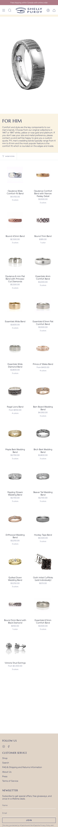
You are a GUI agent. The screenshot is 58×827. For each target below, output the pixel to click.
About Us (6, 772)
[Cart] (54, 10)
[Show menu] (3, 10)
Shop (4, 758)
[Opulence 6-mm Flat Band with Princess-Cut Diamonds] (15, 260)
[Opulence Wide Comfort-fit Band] (15, 175)
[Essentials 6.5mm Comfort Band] (43, 604)
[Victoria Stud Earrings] (15, 647)
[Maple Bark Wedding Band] (15, 433)
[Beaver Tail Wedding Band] (43, 476)
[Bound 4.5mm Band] (15, 220)
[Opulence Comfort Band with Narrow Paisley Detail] (43, 175)
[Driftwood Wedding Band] (15, 519)
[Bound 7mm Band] (43, 220)
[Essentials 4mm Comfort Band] (43, 260)
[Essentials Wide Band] (15, 306)
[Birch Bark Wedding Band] (43, 433)
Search (5, 762)
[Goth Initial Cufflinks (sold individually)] (43, 562)
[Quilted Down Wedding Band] (15, 562)
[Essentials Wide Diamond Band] (15, 348)
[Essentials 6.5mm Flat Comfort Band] (43, 306)
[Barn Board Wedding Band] (43, 391)
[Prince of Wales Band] (43, 348)
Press (4, 776)
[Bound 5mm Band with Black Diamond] (15, 604)
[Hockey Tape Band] (43, 519)
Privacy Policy (45, 825)
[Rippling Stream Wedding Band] (15, 476)
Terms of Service (10, 781)
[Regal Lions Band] (15, 391)
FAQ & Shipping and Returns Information (22, 767)
